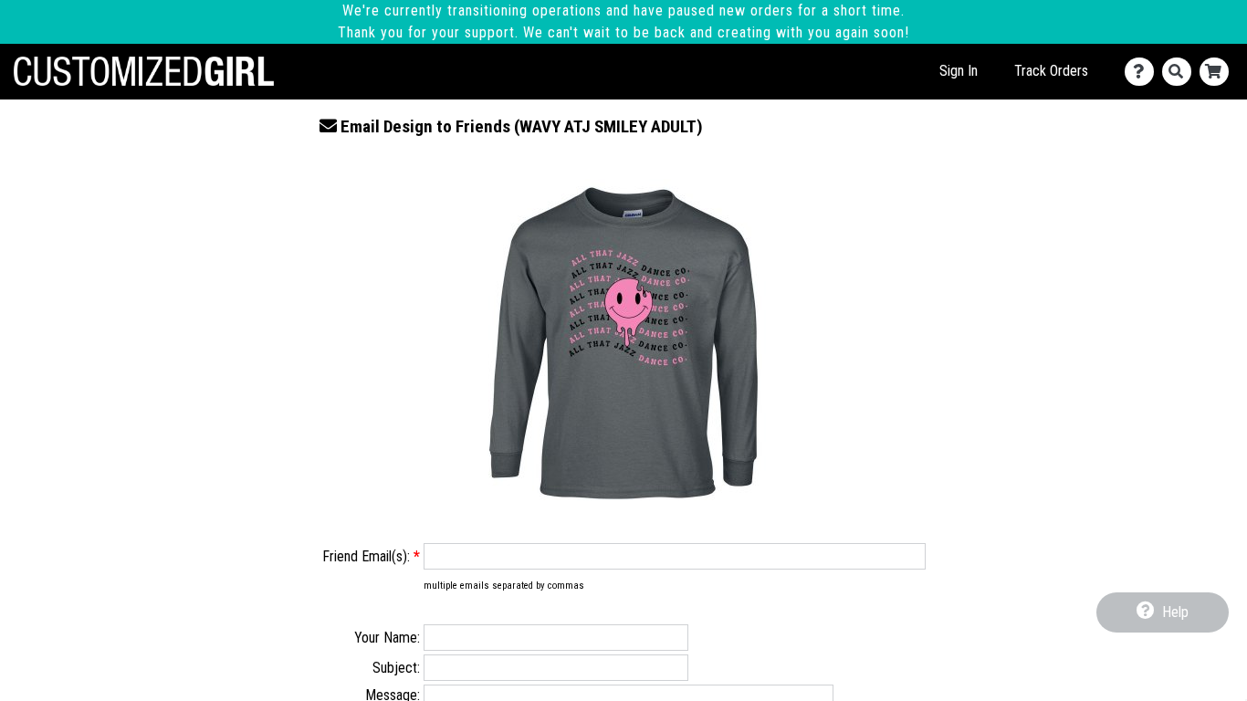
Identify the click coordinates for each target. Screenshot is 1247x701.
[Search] (1181, 72)
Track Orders (1051, 70)
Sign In (958, 70)
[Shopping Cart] (1218, 72)
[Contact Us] (1143, 72)
